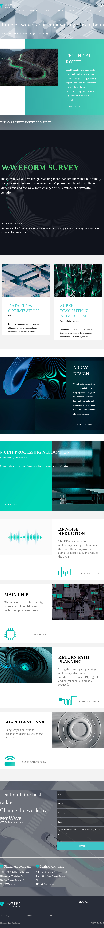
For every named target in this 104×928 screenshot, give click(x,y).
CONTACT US (86, 11)
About (51, 915)
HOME (21, 11)
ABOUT (72, 11)
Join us (29, 915)
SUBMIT (80, 846)
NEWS (47, 11)
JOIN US (59, 11)
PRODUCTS (35, 11)
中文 (99, 11)
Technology (5, 915)
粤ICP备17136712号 (97, 923)
